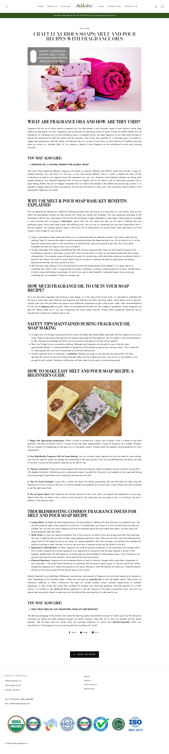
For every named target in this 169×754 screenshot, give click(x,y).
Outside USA (114, 6)
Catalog (65, 6)
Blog (101, 6)
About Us (52, 6)
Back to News (86, 654)
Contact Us (131, 6)
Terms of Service (90, 684)
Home (41, 6)
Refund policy (89, 688)
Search (86, 676)
